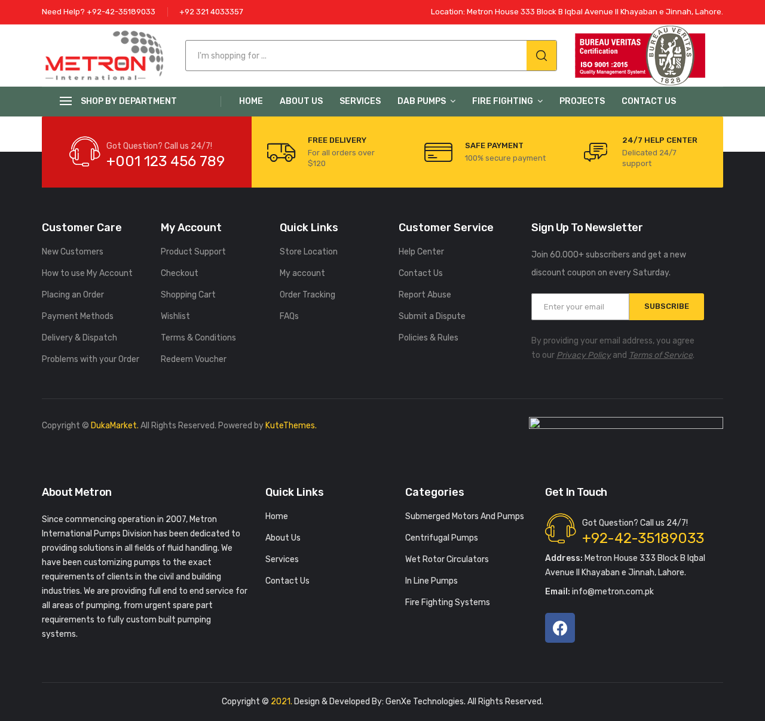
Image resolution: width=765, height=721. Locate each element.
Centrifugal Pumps (441, 538)
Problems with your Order (90, 359)
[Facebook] (560, 628)
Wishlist (175, 316)
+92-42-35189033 (643, 538)
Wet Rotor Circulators (447, 559)
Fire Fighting (502, 101)
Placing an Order (73, 295)
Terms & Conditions (198, 338)
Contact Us (649, 101)
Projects (582, 101)
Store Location (309, 252)
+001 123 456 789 (165, 161)
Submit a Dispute (432, 316)
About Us (301, 101)
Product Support (193, 252)
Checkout (179, 273)
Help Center (421, 252)
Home (251, 101)
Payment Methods (78, 316)
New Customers (72, 252)
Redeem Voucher (194, 359)
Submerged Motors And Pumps (464, 516)
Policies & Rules (428, 338)
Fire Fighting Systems (447, 602)
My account (302, 273)
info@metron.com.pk (599, 592)
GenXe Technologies (424, 702)
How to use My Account (87, 273)
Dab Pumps (421, 101)
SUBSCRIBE (666, 306)
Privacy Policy (583, 355)
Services (360, 101)
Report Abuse (425, 295)
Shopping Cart (188, 295)
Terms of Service (661, 355)
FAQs (289, 316)
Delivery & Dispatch (79, 338)
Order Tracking (307, 295)
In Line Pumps (431, 581)
